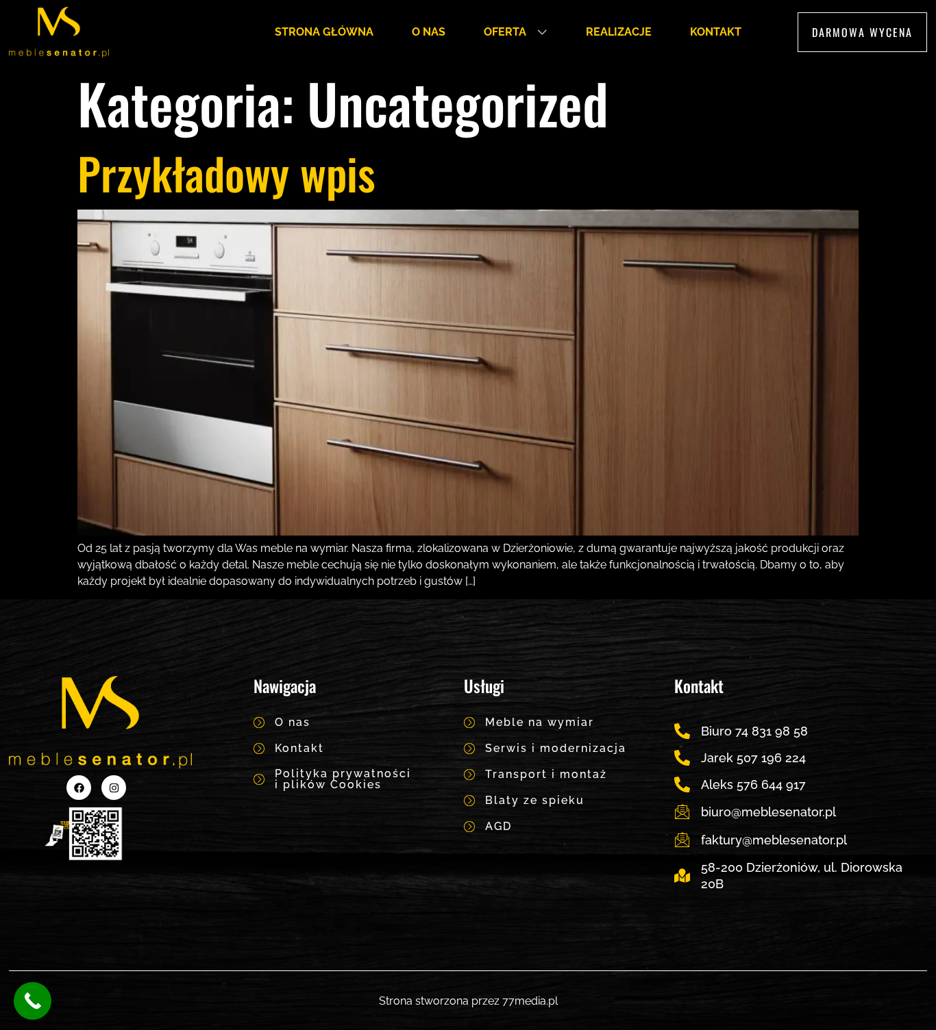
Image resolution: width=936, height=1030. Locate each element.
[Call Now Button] (32, 1001)
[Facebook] (78, 787)
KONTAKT (715, 31)
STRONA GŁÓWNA (324, 31)
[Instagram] (113, 787)
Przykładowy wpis (226, 172)
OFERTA (505, 31)
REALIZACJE (619, 31)
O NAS (428, 31)
